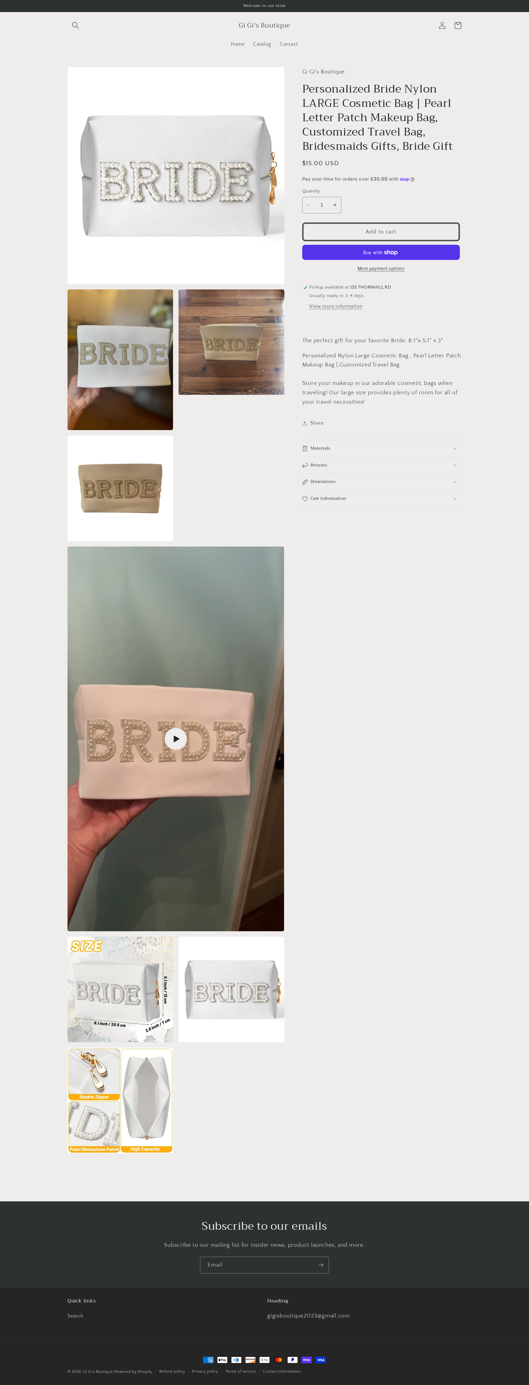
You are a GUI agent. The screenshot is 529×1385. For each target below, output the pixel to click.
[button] (75, 25)
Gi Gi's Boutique (98, 1372)
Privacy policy (205, 1371)
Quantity (311, 191)
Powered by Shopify (133, 1372)
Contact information (282, 1371)
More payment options (381, 268)
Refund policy (172, 1371)
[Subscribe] (321, 1265)
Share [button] (316, 423)
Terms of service (240, 1371)
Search (75, 1316)
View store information (335, 306)
